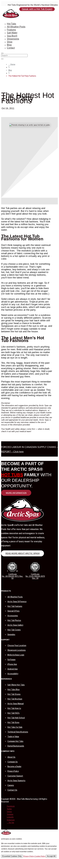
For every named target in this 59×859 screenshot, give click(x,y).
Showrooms (13, 39)
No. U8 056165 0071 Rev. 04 (12, 577)
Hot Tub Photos (14, 620)
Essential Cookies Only (12, 856)
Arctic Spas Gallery (15, 625)
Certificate (12, 574)
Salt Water (12, 33)
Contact (11, 48)
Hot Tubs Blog (13, 689)
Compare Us (12, 761)
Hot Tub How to (14, 708)
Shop (9, 42)
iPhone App (12, 664)
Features (11, 30)
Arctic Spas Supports (16, 780)
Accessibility (12, 673)
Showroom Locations (16, 650)
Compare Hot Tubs (15, 741)
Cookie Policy (40, 856)
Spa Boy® (12, 36)
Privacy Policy (13, 771)
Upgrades (11, 634)
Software (11, 659)
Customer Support (15, 776)
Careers (10, 785)
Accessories (12, 615)
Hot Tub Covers (14, 629)
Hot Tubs (11, 24)
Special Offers (13, 611)
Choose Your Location (16, 645)
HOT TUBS (12, 474)
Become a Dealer (14, 766)
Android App (12, 669)
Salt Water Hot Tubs (16, 685)
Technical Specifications (17, 732)
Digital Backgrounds (15, 746)
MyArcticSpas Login (15, 655)
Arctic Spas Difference (16, 601)
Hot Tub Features (14, 606)
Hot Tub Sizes (13, 722)
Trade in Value (13, 736)
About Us (11, 757)
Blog (9, 45)
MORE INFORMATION (16, 493)
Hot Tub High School (16, 717)
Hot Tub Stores (13, 694)
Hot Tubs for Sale (14, 727)
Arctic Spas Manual (15, 703)
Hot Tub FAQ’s (13, 713)
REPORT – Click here (12, 451)
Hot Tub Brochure (14, 699)
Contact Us (12, 790)
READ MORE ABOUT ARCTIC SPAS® (22, 553)
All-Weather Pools (16, 27)
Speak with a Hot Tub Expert (37, 9)
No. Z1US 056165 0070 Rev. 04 (35, 577)
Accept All (51, 856)
